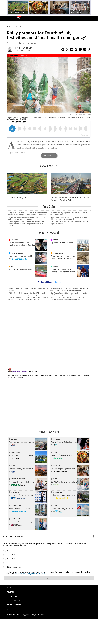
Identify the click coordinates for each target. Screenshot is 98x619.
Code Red (24, 55)
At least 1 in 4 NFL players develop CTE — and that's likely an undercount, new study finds (26, 294)
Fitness (14, 439)
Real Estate (15, 452)
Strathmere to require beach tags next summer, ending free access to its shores (26, 218)
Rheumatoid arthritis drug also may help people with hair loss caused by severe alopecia (69, 289)
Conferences (16, 492)
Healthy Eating (17, 253)
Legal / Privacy (13, 600)
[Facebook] (63, 50)
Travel (55, 452)
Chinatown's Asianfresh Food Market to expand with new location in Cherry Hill (68, 218)
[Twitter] (67, 50)
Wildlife (14, 240)
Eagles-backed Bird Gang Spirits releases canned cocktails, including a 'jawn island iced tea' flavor (27, 213)
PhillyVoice (6, 18)
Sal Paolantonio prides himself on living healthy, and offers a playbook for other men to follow (69, 294)
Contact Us (12, 596)
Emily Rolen (26, 48)
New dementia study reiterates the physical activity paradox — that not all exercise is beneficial (28, 298)
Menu (94, 19)
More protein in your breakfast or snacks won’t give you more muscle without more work (68, 298)
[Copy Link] (89, 50)
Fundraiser (57, 466)
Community (57, 492)
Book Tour (57, 439)
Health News (16, 505)
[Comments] (80, 50)
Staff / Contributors (16, 605)
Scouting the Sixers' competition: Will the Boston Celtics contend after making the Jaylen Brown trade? (27, 223)
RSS (8, 609)
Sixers (55, 266)
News (18, 17)
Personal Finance (18, 479)
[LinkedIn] (72, 50)
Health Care (15, 519)
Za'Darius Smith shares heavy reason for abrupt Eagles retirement (69, 222)
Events (55, 240)
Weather (14, 55)
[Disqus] (49, 335)
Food (12, 266)
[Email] (85, 50)
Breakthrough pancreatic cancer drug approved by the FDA (28, 289)
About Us (11, 587)
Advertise (11, 592)
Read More (49, 155)
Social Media (58, 253)
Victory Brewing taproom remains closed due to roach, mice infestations (69, 213)
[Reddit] (76, 50)
